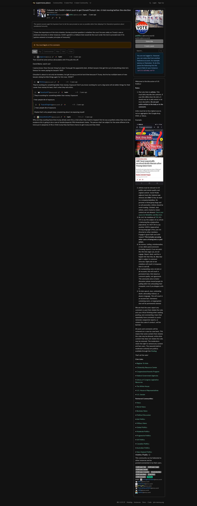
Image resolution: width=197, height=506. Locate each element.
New (58, 51)
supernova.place (43, 3)
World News (141, 407)
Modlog (153, 351)
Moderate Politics (143, 431)
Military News (142, 423)
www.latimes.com (52, 12)
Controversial (49, 51)
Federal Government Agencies (147, 376)
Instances (137, 502)
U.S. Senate (141, 394)
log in (45, 45)
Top (40, 51)
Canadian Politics (143, 444)
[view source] (59, 18)
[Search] (150, 3)
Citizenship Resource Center (147, 367)
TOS (156, 217)
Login (154, 3)
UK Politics (141, 440)
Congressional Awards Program (148, 371)
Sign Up (161, 3)
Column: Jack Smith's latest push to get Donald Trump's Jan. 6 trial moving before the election (89, 10)
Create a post (149, 46)
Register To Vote (142, 363)
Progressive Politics (144, 435)
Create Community (81, 3)
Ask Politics (141, 419)
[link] (52, 18)
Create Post (68, 3)
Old (63, 51)
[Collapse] (34, 57)
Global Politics (142, 427)
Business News (142, 411)
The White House (143, 386)
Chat (71, 51)
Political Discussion (144, 415)
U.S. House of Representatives (147, 390)
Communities (58, 3)
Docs (144, 502)
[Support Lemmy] (90, 3)
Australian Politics (143, 448)
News (139, 403)
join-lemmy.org (158, 502)
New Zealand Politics (144, 452)
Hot (34, 51)
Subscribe (149, 41)
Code (149, 502)
